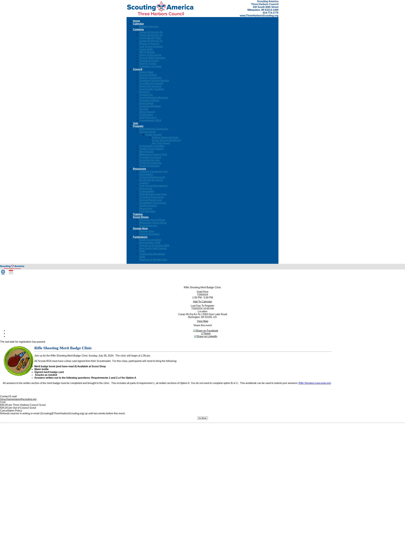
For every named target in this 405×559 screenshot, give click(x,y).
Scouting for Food (150, 157)
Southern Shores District (154, 80)
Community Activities (152, 146)
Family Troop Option (151, 149)
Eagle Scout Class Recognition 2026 (150, 241)
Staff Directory (147, 117)
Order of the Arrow (150, 55)
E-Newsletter (146, 191)
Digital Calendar (148, 26)
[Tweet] (205, 333)
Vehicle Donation (149, 234)
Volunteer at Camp (150, 66)
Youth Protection (149, 166)
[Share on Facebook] (205, 330)
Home (136, 21)
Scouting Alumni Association (149, 102)
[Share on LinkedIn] (205, 336)
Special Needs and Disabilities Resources (152, 201)
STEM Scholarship (150, 163)
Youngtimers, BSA (150, 120)
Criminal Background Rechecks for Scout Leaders (152, 180)
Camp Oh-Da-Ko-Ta (150, 32)
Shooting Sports (149, 60)
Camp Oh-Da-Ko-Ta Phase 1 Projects (150, 42)
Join (135, 123)
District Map (146, 72)
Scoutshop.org (148, 225)
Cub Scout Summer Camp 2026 (151, 48)
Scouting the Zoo (149, 160)
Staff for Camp (147, 63)
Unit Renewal (147, 211)
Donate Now (146, 231)
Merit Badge (146, 151)
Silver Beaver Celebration (147, 113)
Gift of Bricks (147, 52)
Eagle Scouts (154, 134)
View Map (202, 321)
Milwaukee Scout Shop (153, 222)
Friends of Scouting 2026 (154, 245)
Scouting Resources (151, 197)
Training (138, 214)
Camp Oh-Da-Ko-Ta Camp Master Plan (150, 36)
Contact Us (146, 95)
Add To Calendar (202, 301)
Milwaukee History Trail (153, 154)
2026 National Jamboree (153, 129)
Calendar (138, 23)
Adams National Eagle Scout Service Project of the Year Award (166, 140)
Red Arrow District (150, 77)
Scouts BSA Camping (152, 58)
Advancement (147, 131)
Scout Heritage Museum (153, 97)
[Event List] (11, 274)
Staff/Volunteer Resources (148, 207)
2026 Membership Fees (153, 194)
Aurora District (148, 75)
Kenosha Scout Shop (152, 220)
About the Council (150, 86)
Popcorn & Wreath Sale (153, 259)
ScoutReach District (151, 83)
